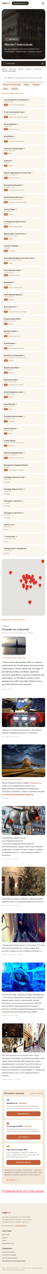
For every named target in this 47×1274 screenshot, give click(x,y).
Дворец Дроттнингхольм (15, 234)
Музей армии (10, 343)
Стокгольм (37, 69)
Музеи (26, 84)
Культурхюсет (11, 307)
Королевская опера (13, 270)
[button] (21, 581)
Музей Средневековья (14, 453)
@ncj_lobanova (7, 736)
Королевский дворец (14, 294)
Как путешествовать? (10, 1258)
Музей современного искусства (18, 173)
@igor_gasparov (7, 905)
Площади (36, 84)
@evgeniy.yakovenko (8, 955)
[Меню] (43, 3)
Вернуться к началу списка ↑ (14, 620)
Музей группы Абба (13, 319)
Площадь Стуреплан (13, 501)
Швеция (28, 69)
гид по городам (36, 1268)
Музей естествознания (14, 355)
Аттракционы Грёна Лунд (15, 221)
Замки (5, 89)
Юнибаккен (9, 282)
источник (16, 736)
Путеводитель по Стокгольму (23, 1191)
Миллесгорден (11, 331)
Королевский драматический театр (20, 258)
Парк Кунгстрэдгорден (14, 148)
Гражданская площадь (14, 416)
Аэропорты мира (8, 1252)
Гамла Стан (9, 524)
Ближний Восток (8, 1243)
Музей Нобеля (11, 428)
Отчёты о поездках (9, 1255)
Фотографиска (11, 124)
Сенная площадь (12, 246)
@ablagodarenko (7, 1079)
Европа (20, 69)
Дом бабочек (10, 404)
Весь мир (13, 69)
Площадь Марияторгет (14, 489)
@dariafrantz (6, 1015)
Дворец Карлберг (12, 367)
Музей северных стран (14, 392)
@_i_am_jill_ (6, 859)
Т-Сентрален (10, 536)
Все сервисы (12, 1180)
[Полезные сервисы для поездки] (23, 760)
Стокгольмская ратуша (15, 112)
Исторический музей (13, 185)
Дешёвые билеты (20, 3)
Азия (4, 1240)
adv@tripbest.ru (21, 1226)
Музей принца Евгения (14, 197)
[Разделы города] (42, 63)
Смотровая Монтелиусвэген (17, 100)
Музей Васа (9, 136)
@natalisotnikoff (7, 689)
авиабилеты (36, 783)
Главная (4, 69)
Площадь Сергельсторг (15, 477)
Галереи (14, 89)
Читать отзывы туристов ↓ (13, 93)
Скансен (8, 161)
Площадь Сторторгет (14, 513)
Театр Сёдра (10, 209)
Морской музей (11, 380)
